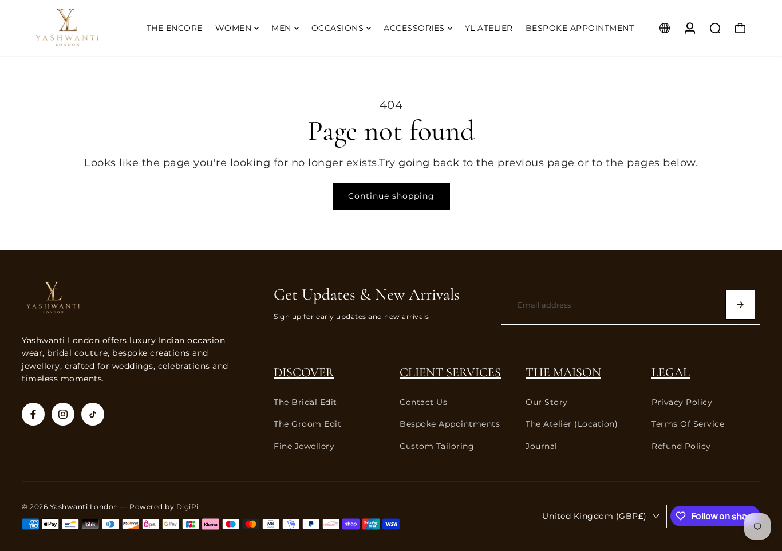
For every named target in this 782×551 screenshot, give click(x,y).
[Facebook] (33, 414)
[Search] (715, 28)
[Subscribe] (740, 305)
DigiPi (187, 507)
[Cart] (740, 28)
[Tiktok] (92, 414)
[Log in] (689, 28)
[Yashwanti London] (83, 28)
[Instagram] (63, 414)
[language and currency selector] (664, 28)
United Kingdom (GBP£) (594, 516)
